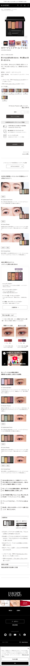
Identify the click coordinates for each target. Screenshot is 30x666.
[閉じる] (28, 648)
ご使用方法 (4, 517)
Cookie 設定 (15, 659)
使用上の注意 (4, 564)
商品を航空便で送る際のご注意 (9, 567)
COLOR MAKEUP (7, 9)
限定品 (10, 610)
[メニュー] (28, 5)
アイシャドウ (14, 9)
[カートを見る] (25, 5)
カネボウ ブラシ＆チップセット (16, 558)
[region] (15, 656)
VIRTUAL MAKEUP (15, 166)
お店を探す (15, 144)
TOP (2, 9)
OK (15, 663)
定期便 (18, 610)
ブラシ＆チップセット (11, 83)
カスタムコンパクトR (19, 79)
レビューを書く (25, 153)
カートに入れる (15, 116)
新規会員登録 (15, 624)
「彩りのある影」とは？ (7, 315)
